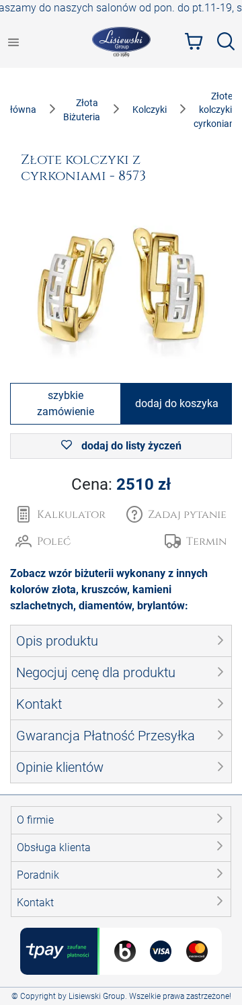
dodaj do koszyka (176, 403)
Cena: (121, 484)
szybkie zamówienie (65, 403)
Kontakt (35, 902)
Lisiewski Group (97, 996)
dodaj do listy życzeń (130, 445)
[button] (176, 514)
